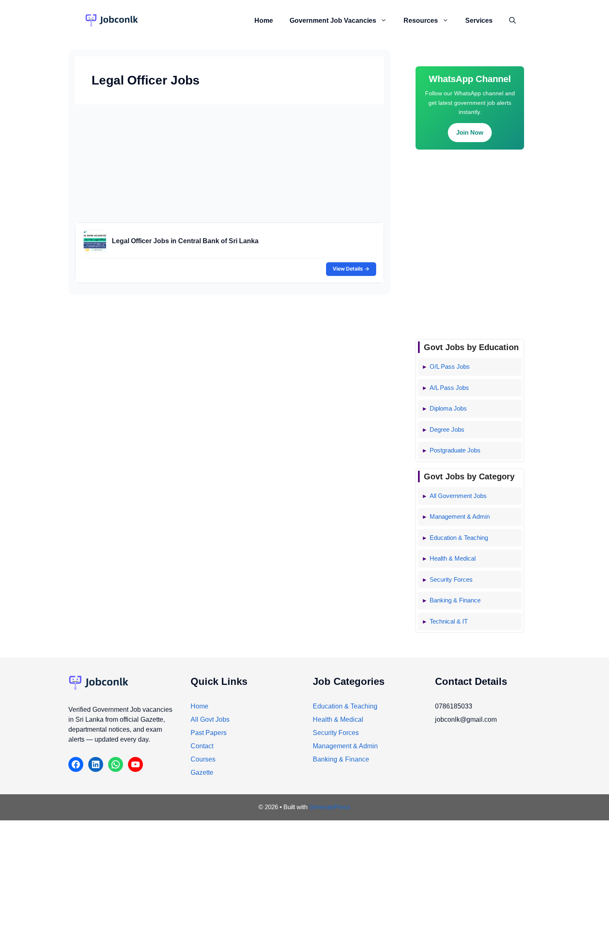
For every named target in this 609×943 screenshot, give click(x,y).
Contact (202, 746)
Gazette (202, 772)
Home (263, 20)
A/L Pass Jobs (449, 387)
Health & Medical (453, 558)
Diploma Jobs (448, 408)
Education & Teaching (459, 537)
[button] (385, 20)
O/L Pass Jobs (450, 366)
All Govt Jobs (210, 719)
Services (479, 20)
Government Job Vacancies (333, 20)
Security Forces (451, 579)
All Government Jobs (458, 495)
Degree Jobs (447, 429)
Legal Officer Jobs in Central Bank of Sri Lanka (185, 240)
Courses (203, 759)
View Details (351, 269)
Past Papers (209, 732)
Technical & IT (449, 621)
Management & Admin (460, 516)
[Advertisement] (229, 164)
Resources (421, 20)
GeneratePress (329, 806)
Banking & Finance (455, 600)
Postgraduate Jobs (455, 450)
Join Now (469, 132)
